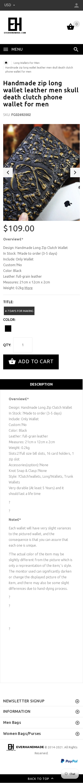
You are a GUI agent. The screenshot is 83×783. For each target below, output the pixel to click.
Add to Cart (35, 361)
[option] (41, 172)
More (28, 288)
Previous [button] (8, 172)
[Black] (8, 328)
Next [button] (75, 172)
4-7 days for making (19, 310)
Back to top (39, 778)
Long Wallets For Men (27, 62)
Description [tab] (41, 384)
